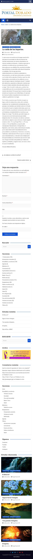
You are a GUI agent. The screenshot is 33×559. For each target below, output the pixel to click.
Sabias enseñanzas (7, 284)
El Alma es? (5, 315)
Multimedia (5, 277)
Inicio (3, 389)
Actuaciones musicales (8, 259)
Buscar (29, 246)
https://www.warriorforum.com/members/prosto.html (15, 372)
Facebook (4, 442)
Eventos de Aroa (6, 273)
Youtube (4, 444)
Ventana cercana (6, 303)
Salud (3, 289)
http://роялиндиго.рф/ (8, 379)
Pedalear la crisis (8, 374)
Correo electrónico (7, 202)
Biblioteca (4, 266)
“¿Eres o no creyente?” (24, 368)
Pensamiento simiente (15, 47)
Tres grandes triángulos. (8, 322)
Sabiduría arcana (6, 287)
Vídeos (4, 305)
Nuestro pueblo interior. (23, 160)
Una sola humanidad (7, 298)
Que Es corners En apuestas (9, 368)
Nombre (4, 196)
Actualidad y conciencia (8, 261)
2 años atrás (7, 476)
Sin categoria (5, 293)
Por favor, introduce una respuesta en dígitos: (13, 223)
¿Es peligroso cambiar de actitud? (12, 155)
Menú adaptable (30, 1)
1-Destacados (6, 47)
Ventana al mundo (7, 300)
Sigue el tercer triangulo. (8, 318)
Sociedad (4, 296)
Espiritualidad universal (8, 270)
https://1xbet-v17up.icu (8, 377)
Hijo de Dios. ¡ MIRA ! (7, 329)
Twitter (4, 447)
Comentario (5, 175)
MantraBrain (17, 556)
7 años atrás (7, 52)
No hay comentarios (8, 54)
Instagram (4, 449)
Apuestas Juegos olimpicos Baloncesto (12, 370)
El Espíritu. (4, 325)
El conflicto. (27, 370)
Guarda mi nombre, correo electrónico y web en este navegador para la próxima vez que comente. (15, 219)
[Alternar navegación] (7, 20)
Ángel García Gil (16, 52)
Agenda (4, 264)
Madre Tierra (5, 275)
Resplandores (5, 282)
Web (3, 209)
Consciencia (5, 268)
